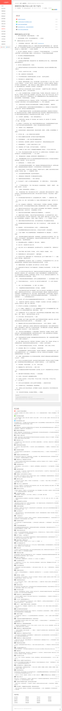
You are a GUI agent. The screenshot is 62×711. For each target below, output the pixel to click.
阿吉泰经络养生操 (20, 670)
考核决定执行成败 (20, 552)
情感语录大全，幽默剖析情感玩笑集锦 (24, 628)
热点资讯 (3, 8)
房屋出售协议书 (20, 584)
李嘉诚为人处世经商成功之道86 (23, 454)
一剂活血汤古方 (20, 515)
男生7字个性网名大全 (21, 557)
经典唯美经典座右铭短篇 (21, 445)
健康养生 (3, 28)
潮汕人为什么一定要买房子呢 (22, 483)
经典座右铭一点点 (19, 440)
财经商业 (3, 21)
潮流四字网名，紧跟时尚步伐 (22, 540)
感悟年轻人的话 (20, 478)
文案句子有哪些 (20, 613)
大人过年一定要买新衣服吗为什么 (23, 599)
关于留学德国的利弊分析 (21, 525)
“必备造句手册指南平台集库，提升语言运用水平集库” (27, 681)
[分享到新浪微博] (53, 9)
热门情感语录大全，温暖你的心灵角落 (24, 665)
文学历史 (3, 39)
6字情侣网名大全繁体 (21, 493)
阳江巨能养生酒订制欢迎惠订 (22, 609)
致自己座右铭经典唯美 (22, 24)
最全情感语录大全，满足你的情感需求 (25, 27)
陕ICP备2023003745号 (27, 708)
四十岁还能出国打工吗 (21, 543)
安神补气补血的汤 (21, 19)
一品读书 (5, 2)
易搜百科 (3, 44)
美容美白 (3, 26)
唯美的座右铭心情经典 (21, 642)
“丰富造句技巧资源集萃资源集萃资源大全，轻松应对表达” (27, 618)
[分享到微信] (52, 9)
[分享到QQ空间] (55, 9)
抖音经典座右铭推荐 (20, 449)
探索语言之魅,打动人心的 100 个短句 (28, 6)
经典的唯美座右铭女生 (21, 579)
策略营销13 (19, 650)
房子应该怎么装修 (20, 589)
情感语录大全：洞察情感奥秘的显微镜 (24, 623)
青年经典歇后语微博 (20, 415)
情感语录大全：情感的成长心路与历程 (24, 459)
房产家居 (3, 31)
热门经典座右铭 (20, 496)
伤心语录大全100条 (20, 655)
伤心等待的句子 (20, 510)
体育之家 (3, 23)
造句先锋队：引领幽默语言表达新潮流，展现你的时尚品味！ (28, 686)
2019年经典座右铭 (20, 565)
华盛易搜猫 (19, 8)
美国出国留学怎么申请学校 (22, 501)
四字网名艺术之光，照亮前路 (49, 674)
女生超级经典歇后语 (20, 560)
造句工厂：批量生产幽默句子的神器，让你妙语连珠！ (27, 604)
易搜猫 (15, 708)
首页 (2, 6)
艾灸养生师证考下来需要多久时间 (25, 21)
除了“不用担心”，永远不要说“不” (23, 535)
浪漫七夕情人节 (20, 676)
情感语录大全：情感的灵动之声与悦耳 (24, 633)
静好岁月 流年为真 (20, 488)
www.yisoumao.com (27, 8)
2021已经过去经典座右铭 (23, 29)
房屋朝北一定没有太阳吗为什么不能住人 (24, 474)
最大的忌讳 (19, 547)
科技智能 (3, 36)
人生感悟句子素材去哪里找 (21, 411)
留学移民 (3, 18)
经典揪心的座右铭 (20, 570)
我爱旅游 (3, 11)
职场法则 (3, 41)
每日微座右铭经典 (20, 520)
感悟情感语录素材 (20, 469)
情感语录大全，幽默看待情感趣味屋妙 (24, 594)
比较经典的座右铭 (20, 464)
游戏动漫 (3, 34)
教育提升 (3, 16)
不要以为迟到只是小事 (21, 530)
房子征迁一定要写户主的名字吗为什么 (24, 660)
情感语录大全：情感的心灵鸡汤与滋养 (24, 638)
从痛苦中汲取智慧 (20, 506)
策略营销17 (18, 425)
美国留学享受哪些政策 (20, 430)
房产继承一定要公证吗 (20, 435)
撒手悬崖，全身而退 (20, 575)
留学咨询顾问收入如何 (20, 420)
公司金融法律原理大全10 (21, 647)
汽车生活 (3, 13)
